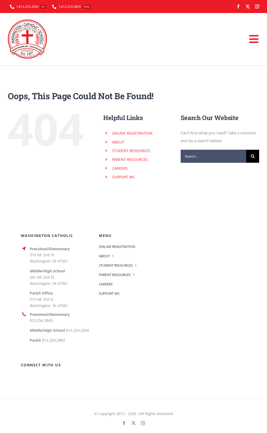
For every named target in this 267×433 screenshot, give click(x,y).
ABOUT (118, 142)
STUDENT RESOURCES (131, 150)
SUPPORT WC (123, 176)
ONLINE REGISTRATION (132, 133)
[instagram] (257, 6)
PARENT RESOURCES (130, 159)
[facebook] (238, 6)
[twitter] (248, 6)
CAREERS (120, 168)
